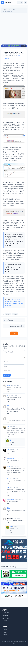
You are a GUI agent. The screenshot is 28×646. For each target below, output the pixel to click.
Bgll (8, 478)
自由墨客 (4, 620)
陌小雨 (8, 385)
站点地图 (16, 641)
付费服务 (4, 634)
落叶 (8, 406)
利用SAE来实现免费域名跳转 (13, 301)
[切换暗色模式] (18, 2)
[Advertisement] (14, 29)
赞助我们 (4, 632)
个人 (9, 9)
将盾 (21, 641)
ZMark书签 (5, 615)
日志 (13, 9)
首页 (5, 9)
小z (11, 440)
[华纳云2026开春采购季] (14, 589)
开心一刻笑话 (10, 499)
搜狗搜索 (15, 314)
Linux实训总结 (9, 320)
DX (8, 426)
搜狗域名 (8, 314)
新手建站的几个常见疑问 (16, 326)
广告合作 (4, 629)
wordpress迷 (10, 458)
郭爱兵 (8, 508)
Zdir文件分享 (5, 618)
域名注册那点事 (16, 299)
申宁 (8, 418)
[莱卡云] (14, 550)
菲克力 (8, 466)
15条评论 (7, 58)
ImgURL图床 (5, 613)
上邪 (8, 449)
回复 (8, 391)
